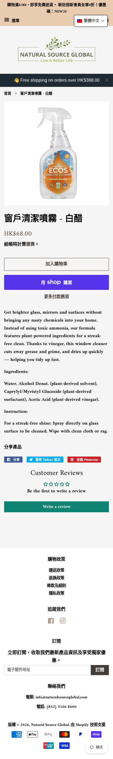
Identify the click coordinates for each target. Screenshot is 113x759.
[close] (107, 80)
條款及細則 (56, 586)
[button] (90, 21)
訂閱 (99, 670)
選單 (15, 20)
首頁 (7, 94)
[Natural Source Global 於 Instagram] (63, 622)
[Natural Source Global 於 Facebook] (51, 622)
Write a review (56, 507)
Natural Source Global (50, 725)
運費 (30, 244)
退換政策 (56, 578)
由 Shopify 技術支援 (88, 725)
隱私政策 (56, 593)
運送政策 (56, 570)
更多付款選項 (56, 297)
